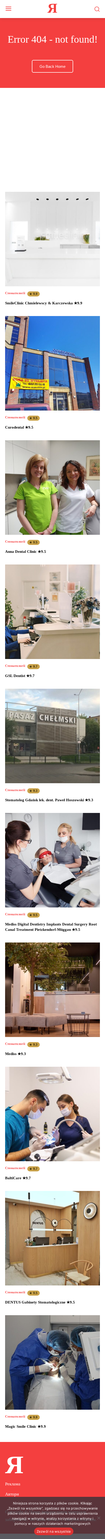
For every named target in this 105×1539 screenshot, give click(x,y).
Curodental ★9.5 (19, 427)
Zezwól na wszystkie (54, 1531)
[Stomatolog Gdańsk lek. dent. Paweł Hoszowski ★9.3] (52, 736)
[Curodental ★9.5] (52, 363)
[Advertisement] (52, 135)
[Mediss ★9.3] (52, 990)
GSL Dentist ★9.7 (20, 676)
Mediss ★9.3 (15, 1054)
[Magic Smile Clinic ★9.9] (52, 1362)
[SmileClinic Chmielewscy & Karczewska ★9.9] (52, 239)
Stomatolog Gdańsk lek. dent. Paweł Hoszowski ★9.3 (49, 800)
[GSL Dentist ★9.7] (52, 611)
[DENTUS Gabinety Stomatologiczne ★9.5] (52, 1238)
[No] (98, 1517)
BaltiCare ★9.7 (18, 1178)
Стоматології (15, 293)
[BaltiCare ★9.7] (52, 1114)
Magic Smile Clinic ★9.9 (25, 1426)
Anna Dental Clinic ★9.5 (25, 551)
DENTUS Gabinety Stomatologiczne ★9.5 (40, 1302)
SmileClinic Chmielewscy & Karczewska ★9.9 (43, 303)
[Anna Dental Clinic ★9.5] (52, 487)
